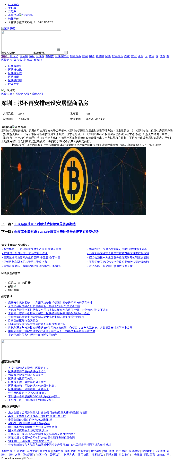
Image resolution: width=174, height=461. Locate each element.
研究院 (38, 59)
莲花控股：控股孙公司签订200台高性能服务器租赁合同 (41, 437)
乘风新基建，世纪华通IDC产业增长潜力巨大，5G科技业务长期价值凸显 (51, 331)
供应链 (24, 56)
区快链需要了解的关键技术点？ (27, 371)
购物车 (12, 18)
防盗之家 (83, 451)
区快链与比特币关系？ (21, 378)
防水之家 (70, 451)
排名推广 (124, 454)
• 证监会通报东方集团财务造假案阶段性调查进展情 (118, 257)
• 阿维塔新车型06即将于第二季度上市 (24, 261)
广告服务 (137, 454)
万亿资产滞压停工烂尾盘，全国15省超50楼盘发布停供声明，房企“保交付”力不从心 (58, 309)
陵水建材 (147, 451)
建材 (4, 454)
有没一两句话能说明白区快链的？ (28, 367)
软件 (151, 56)
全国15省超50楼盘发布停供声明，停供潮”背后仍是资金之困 (44, 306)
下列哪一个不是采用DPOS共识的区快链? (34, 396)
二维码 (12, 11)
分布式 (18, 59)
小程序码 (13, 15)
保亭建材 (134, 451)
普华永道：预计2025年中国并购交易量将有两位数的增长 (42, 434)
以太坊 (14, 56)
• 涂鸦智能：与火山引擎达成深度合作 (110, 266)
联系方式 (69, 454)
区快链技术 (62, 56)
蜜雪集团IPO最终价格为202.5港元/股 (30, 419)
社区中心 (13, 4)
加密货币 (75, 56)
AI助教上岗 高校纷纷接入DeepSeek (29, 423)
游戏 (162, 56)
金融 (140, 56)
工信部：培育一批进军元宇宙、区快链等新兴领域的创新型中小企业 (49, 313)
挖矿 (127, 56)
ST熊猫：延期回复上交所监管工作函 (30, 441)
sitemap (161, 454)
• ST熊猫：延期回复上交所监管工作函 (25, 253)
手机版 (12, 7)
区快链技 (6, 59)
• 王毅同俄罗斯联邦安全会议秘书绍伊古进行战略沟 (118, 261)
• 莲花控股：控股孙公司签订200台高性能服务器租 (117, 249)
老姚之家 (6, 451)
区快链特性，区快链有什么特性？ (28, 389)
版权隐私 (97, 454)
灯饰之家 (19, 451)
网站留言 (149, 454)
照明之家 (57, 451)
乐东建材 (159, 451)
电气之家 (32, 451)
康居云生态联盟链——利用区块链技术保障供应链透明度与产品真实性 (50, 302)
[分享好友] (8, 90)
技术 (134, 56)
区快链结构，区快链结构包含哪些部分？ (32, 385)
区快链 (40, 56)
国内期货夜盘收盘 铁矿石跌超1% (28, 430)
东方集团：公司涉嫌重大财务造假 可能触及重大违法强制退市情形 (48, 412)
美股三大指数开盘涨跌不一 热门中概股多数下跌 (37, 416)
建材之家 (14, 454)
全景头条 (45, 451)
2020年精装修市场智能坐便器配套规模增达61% (36, 324)
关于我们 (55, 454)
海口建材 (108, 451)
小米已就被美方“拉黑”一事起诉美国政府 (32, 334)
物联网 (100, 56)
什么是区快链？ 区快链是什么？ (27, 392)
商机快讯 (37, 93)
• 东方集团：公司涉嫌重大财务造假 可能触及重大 (31, 249)
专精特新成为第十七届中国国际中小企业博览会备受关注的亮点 (46, 317)
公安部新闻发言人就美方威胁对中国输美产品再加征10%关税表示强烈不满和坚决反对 (59, 444)
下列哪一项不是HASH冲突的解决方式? (31, 400)
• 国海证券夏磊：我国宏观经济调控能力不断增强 (31, 266)
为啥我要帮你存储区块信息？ (26, 375)
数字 (85, 56)
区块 (108, 56)
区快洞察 (6, 93)
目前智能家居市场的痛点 (23, 320)
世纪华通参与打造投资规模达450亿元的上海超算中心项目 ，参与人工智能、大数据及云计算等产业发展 (70, 327)
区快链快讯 (22, 93)
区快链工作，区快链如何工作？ (27, 382)
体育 (30, 59)
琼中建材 (121, 451)
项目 (32, 56)
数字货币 (117, 56)
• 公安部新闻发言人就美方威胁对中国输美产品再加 (118, 253)
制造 (91, 56)
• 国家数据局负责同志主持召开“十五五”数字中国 (31, 257)
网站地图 (111, 454)
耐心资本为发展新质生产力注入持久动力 (32, 426)
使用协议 (83, 454)
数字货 (50, 56)
